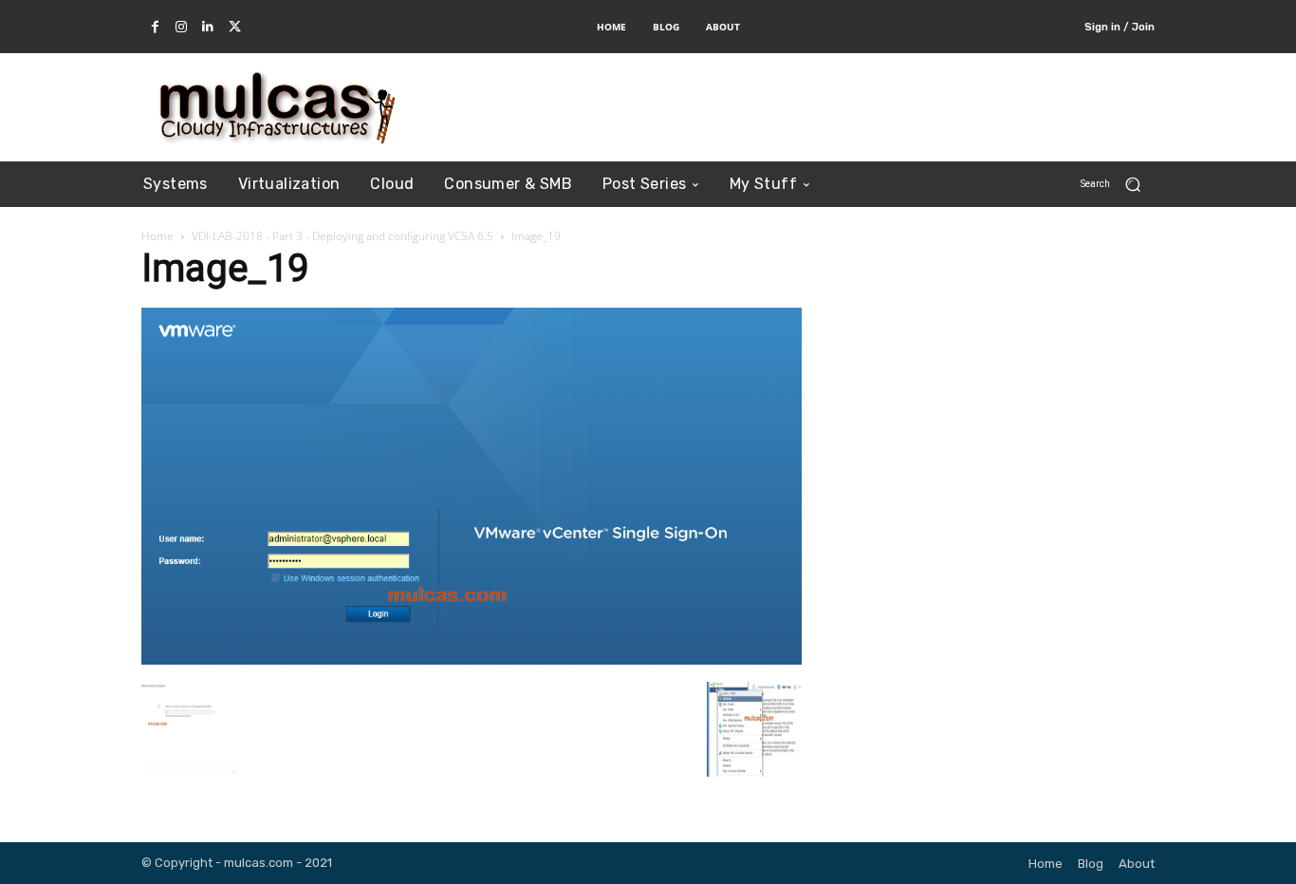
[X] (234, 27)
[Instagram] (181, 27)
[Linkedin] (207, 27)
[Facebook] (154, 27)
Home (157, 236)
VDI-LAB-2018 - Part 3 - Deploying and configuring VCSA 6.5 (342, 236)
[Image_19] (471, 658)
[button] (1118, 183)
